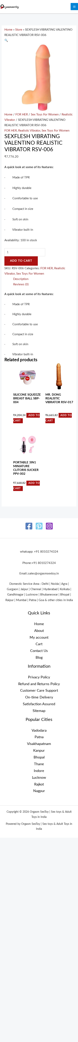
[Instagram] (49, 526)
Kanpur (39, 750)
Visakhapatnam (39, 744)
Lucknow (39, 778)
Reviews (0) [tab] (21, 284)
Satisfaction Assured (39, 704)
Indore (39, 771)
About (39, 631)
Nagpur (39, 791)
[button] (6, 40)
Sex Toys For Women (45, 114)
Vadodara (39, 730)
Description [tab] (20, 279)
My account (39, 637)
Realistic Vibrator (29, 130)
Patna (39, 737)
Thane (39, 764)
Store (18, 29)
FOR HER (21, 114)
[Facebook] (29, 526)
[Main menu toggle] (74, 6)
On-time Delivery (39, 697)
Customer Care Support (39, 690)
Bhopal (39, 757)
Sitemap (39, 711)
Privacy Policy (39, 677)
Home (8, 29)
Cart (39, 644)
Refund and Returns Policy (39, 684)
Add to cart (21, 260)
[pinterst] (39, 526)
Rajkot (39, 784)
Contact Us (39, 651)
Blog (39, 657)
